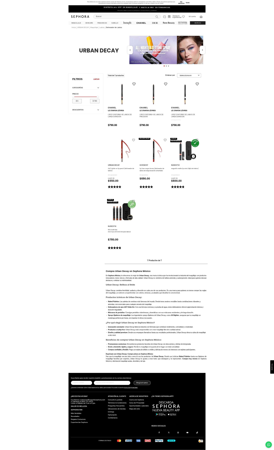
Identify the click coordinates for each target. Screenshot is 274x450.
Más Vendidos (76, 413)
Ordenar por (170, 75)
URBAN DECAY (83, 27)
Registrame (142, 383)
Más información (181, 2)
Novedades (75, 416)
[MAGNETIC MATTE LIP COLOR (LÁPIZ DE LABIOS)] (185, 150)
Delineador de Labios (114, 27)
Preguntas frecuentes (116, 406)
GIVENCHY (144, 165)
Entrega (111, 412)
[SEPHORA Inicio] (80, 16)
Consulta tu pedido (115, 400)
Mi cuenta (192, 16)
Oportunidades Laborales (139, 406)
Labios (101, 27)
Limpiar (96, 79)
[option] (166, 50)
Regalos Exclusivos (78, 419)
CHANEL (112, 108)
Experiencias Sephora (79, 422)
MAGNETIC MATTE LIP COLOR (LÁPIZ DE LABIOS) (185, 168)
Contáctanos (113, 418)
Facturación (112, 415)
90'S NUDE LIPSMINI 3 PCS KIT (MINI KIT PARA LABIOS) (119, 231)
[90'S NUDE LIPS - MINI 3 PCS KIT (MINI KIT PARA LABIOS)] (122, 211)
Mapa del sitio (134, 409)
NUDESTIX (175, 165)
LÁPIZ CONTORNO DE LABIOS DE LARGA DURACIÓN (120, 116)
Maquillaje (94, 27)
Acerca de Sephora (136, 400)
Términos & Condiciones (117, 403)
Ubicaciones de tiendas (117, 409)
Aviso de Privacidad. (131, 387)
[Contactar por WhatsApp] (268, 444)
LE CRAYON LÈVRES (116, 110)
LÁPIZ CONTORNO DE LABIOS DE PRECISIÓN (151, 116)
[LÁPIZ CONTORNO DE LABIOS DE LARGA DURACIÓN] (122, 94)
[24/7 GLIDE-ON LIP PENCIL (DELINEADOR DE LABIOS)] (122, 150)
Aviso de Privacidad (136, 403)
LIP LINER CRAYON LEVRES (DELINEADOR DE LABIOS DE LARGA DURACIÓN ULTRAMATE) (152, 170)
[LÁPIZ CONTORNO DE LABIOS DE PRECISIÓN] (154, 94)
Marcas (198, 23)
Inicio (74, 27)
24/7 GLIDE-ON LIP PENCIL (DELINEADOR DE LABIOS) (121, 170)
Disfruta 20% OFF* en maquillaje (121, 7)
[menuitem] (76, 23)
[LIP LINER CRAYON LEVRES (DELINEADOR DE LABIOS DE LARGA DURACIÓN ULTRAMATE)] (154, 150)
